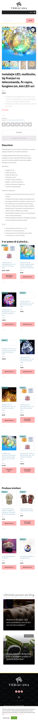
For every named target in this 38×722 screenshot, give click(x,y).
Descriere (19, 132)
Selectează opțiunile (9, 276)
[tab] (19, 132)
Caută (30, 20)
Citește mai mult (9, 470)
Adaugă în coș (27, 276)
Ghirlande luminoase (10, 120)
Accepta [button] (14, 717)
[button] (31, 12)
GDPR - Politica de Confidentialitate (14, 714)
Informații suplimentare (19, 138)
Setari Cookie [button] (6, 718)
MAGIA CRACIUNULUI (20, 120)
